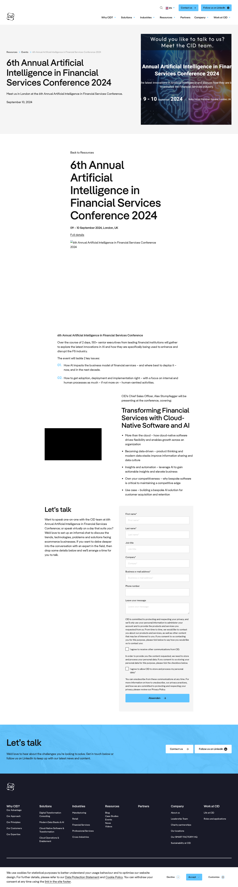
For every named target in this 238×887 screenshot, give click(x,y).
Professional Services (83, 830)
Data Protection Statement (82, 877)
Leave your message (135, 600)
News (108, 823)
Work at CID (220, 17)
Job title (129, 542)
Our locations (177, 830)
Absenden (154, 698)
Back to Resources (82, 152)
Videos (108, 826)
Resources (166, 17)
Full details (77, 235)
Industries (146, 17)
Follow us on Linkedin (211, 749)
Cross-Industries (80, 836)
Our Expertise (13, 834)
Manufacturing (79, 812)
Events (24, 52)
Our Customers (14, 828)
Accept (192, 877)
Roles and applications (215, 818)
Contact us (186, 7)
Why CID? (107, 17)
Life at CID (209, 812)
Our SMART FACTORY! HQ (184, 836)
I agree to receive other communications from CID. (155, 649)
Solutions (126, 17)
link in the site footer (58, 881)
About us (175, 812)
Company (199, 17)
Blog (107, 812)
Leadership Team (179, 818)
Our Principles (13, 822)
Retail (75, 818)
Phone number (132, 586)
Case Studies (111, 816)
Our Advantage (14, 810)
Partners (185, 17)
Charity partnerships (181, 824)
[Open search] (161, 7)
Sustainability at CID (181, 842)
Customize (214, 877)
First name (131, 513)
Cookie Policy (114, 877)
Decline (171, 877)
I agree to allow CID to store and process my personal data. (156, 671)
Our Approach (13, 816)
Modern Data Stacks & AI (51, 822)
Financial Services (81, 824)
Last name (130, 528)
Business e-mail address (137, 571)
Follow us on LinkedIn (214, 7)
